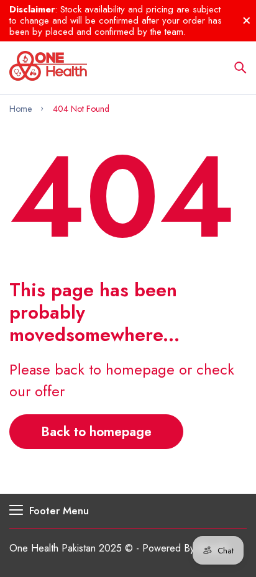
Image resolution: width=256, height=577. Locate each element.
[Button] (240, 67)
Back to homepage (96, 431)
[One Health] (48, 67)
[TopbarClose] (246, 20)
